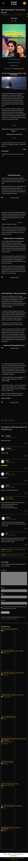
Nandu (7, 473)
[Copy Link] (15, 21)
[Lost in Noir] (14, 3)
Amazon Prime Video (18, 68)
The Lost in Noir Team (17, 854)
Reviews (11, 420)
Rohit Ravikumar (5, 14)
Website (3, 600)
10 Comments (19, 14)
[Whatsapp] (12, 21)
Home (5, 854)
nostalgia (16, 388)
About (9, 854)
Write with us (14, 856)
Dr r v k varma (9, 498)
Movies (6, 420)
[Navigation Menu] (24, 3)
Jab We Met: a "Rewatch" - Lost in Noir (15, 555)
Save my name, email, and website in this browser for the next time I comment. (14, 607)
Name (3, 588)
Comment (4, 570)
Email (2, 594)
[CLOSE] (3, 3)
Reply (26, 443)
